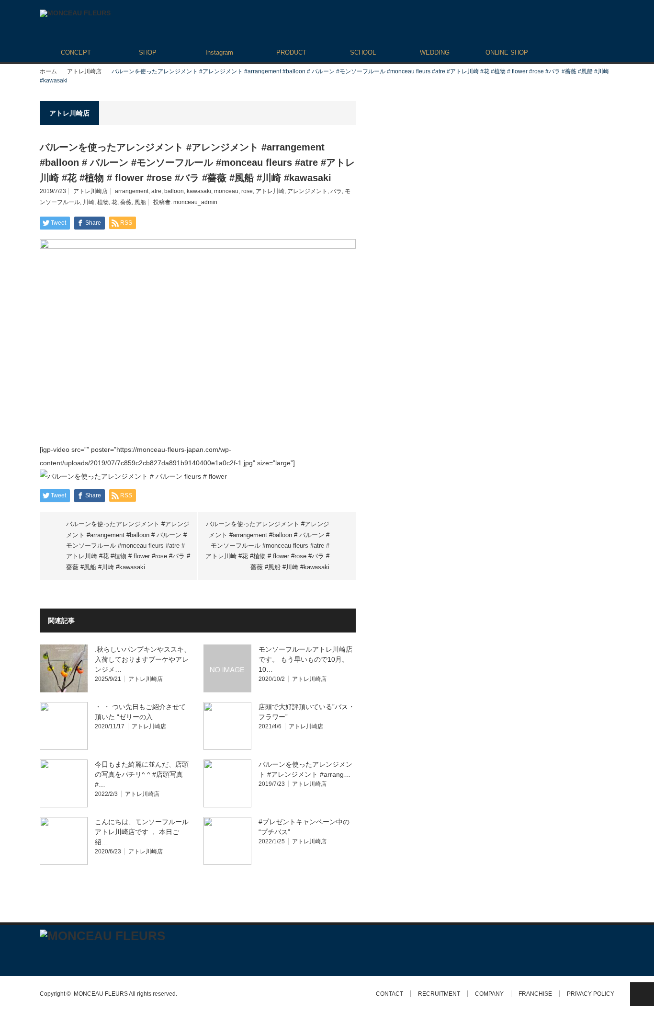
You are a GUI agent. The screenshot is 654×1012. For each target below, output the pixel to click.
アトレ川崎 (270, 191)
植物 (103, 202)
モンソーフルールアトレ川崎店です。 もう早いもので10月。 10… (305, 659)
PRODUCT (291, 52)
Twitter (44, 955)
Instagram (219, 52)
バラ (336, 191)
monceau (226, 191)
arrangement (131, 191)
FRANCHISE (535, 993)
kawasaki (199, 191)
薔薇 (126, 202)
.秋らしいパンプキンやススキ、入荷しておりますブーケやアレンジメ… (143, 659)
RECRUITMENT (439, 993)
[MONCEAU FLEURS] (75, 13)
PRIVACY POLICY (590, 993)
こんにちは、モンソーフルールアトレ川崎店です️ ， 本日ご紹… (142, 832)
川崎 (88, 202)
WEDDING (435, 52)
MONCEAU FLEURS (101, 993)
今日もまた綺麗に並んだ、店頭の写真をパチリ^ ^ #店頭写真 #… (142, 774)
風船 (140, 202)
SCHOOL (363, 52)
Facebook (61, 955)
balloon (174, 191)
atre (156, 191)
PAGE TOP (642, 994)
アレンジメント (307, 191)
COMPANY (489, 993)
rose (247, 191)
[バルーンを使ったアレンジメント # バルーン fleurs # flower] (133, 476)
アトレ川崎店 (84, 71)
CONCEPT (76, 52)
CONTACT (389, 993)
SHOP (148, 52)
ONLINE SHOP (506, 52)
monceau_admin (195, 202)
